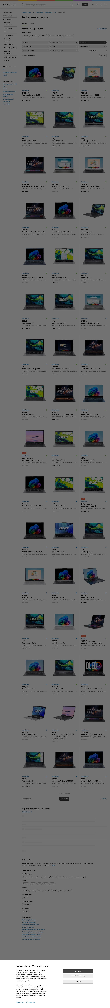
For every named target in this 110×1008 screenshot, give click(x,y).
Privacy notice (30, 1002)
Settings (78, 982)
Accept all (78, 971)
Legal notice (20, 1002)
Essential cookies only (78, 976)
